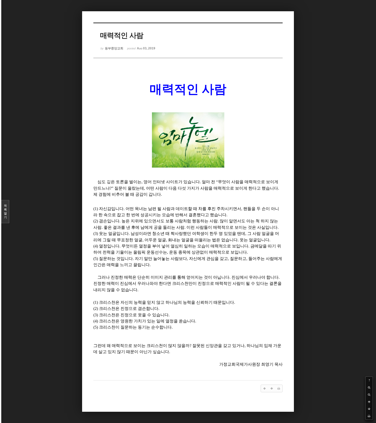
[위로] (369, 401)
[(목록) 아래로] (369, 409)
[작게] (369, 394)
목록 (5, 211)
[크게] (369, 387)
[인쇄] (369, 416)
